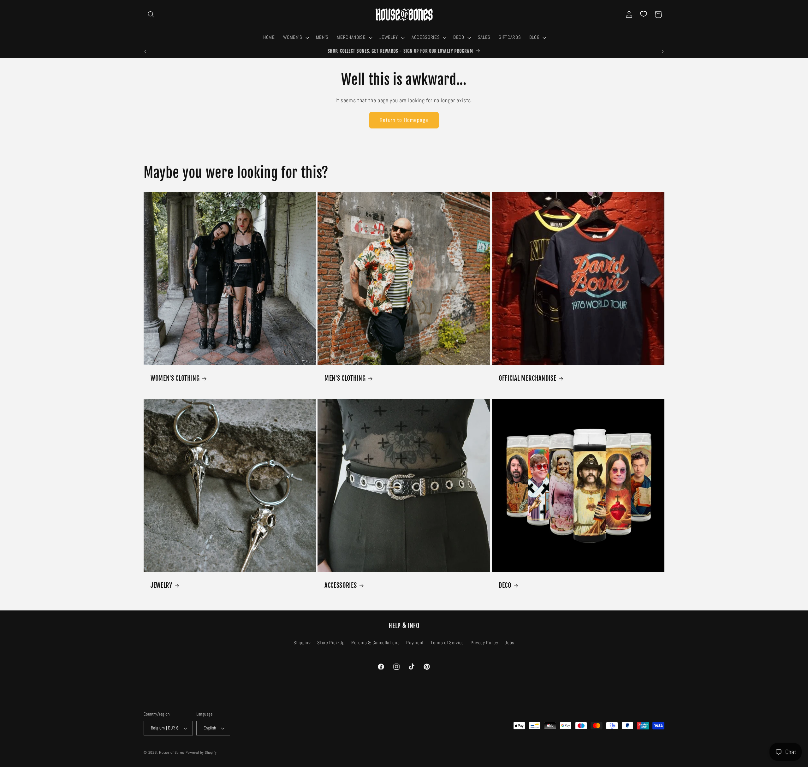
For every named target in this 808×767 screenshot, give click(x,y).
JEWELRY (161, 585)
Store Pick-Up (331, 642)
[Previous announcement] (145, 51)
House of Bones (172, 752)
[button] (151, 14)
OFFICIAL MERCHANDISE (527, 378)
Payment (415, 642)
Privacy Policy (484, 642)
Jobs (509, 642)
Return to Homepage (404, 120)
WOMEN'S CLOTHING (175, 378)
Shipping (302, 642)
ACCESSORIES (340, 585)
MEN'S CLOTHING (344, 378)
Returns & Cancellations (375, 642)
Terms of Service (447, 642)
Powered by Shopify (201, 752)
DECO (505, 585)
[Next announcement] (663, 51)
